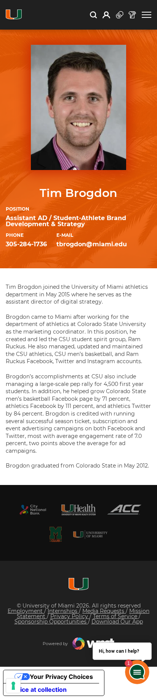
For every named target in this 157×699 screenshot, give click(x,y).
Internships (63, 611)
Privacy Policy (70, 616)
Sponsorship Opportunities (51, 621)
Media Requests (104, 611)
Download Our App (117, 621)
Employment (26, 611)
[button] (146, 15)
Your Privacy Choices (61, 676)
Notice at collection (38, 689)
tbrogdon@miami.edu (91, 244)
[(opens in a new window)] (33, 509)
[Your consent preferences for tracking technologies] (13, 686)
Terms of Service (116, 616)
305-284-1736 (26, 244)
